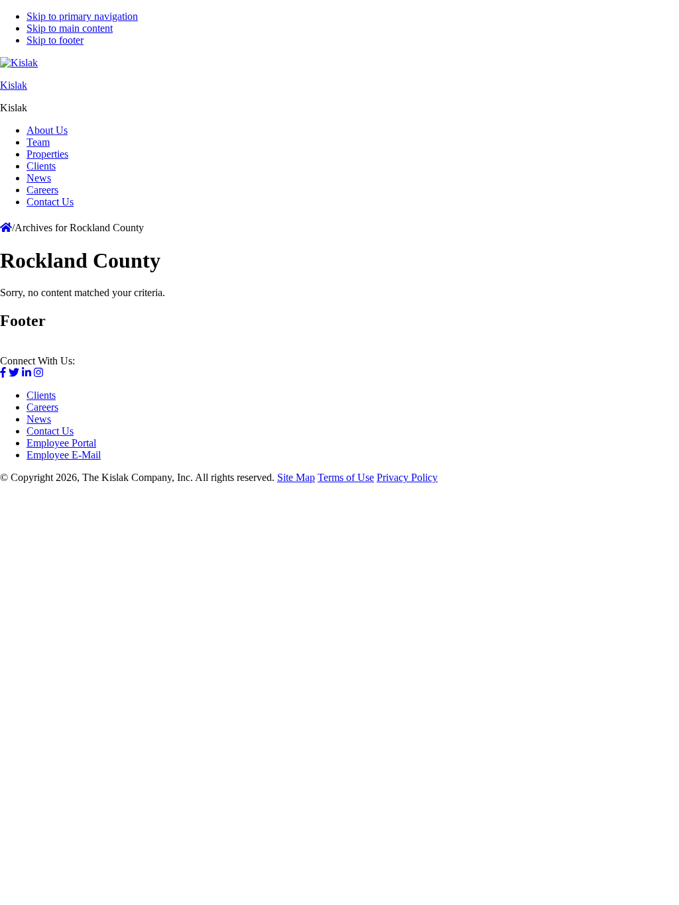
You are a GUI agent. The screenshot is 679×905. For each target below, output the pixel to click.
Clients (41, 395)
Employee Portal (61, 443)
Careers (42, 407)
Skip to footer (55, 40)
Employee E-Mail (64, 454)
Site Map (296, 477)
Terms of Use (346, 477)
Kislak (13, 85)
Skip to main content (70, 28)
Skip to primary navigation (82, 16)
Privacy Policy (407, 477)
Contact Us (50, 431)
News (39, 419)
